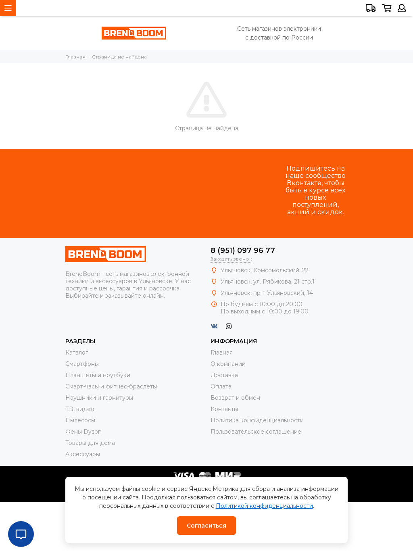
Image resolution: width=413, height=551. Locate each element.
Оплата (221, 386)
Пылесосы (80, 420)
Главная (222, 352)
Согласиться (206, 525)
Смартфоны (82, 363)
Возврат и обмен (235, 397)
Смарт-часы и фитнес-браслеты (111, 386)
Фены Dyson (83, 431)
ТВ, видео (79, 409)
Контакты (224, 409)
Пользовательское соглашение (256, 431)
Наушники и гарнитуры (99, 397)
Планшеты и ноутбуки (97, 375)
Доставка (224, 375)
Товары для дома (90, 443)
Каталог (76, 352)
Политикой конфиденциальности (264, 505)
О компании (228, 363)
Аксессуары (82, 454)
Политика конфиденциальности (257, 420)
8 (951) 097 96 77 (243, 250)
